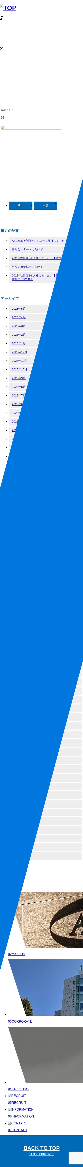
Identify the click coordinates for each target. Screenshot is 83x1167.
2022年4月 (19, 708)
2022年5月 (19, 699)
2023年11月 (19, 560)
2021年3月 (19, 777)
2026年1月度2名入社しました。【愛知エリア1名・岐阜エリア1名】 (44, 277)
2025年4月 (19, 421)
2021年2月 (19, 786)
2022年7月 (19, 682)
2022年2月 (19, 725)
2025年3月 (19, 430)
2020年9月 (19, 821)
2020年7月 (19, 838)
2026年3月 (19, 326)
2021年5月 (19, 760)
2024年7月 (19, 491)
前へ (20, 205)
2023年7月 (19, 595)
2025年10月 (19, 369)
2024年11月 (19, 456)
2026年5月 (19, 308)
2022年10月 (19, 664)
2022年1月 (19, 734)
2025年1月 (19, 447)
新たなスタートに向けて (27, 249)
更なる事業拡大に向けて (27, 266)
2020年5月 (19, 847)
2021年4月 (19, 769)
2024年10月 (19, 465)
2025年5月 (19, 412)
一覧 (45, 205)
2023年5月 (19, 612)
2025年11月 (19, 360)
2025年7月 (19, 395)
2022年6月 (19, 690)
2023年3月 (19, 630)
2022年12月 (19, 656)
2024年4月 (19, 517)
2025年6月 (19, 404)
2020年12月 (19, 803)
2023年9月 (19, 577)
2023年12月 (19, 551)
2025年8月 (19, 386)
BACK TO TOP (42, 1150)
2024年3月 (19, 525)
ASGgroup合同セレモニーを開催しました (38, 240)
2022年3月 (19, 716)
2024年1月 (19, 543)
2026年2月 (19, 334)
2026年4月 (19, 317)
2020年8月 (19, 829)
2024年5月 (19, 508)
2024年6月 (19, 499)
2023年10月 (19, 569)
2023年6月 (19, 604)
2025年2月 (19, 439)
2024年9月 (19, 473)
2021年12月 (19, 742)
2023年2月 (19, 638)
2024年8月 (19, 482)
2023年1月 (19, 647)
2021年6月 (19, 751)
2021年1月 (19, 795)
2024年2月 (19, 534)
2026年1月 (19, 343)
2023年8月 (19, 586)
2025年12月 (19, 352)
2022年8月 (19, 673)
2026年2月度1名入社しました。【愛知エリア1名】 (44, 258)
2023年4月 (19, 621)
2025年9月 (19, 378)
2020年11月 (19, 812)
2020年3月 (19, 855)
